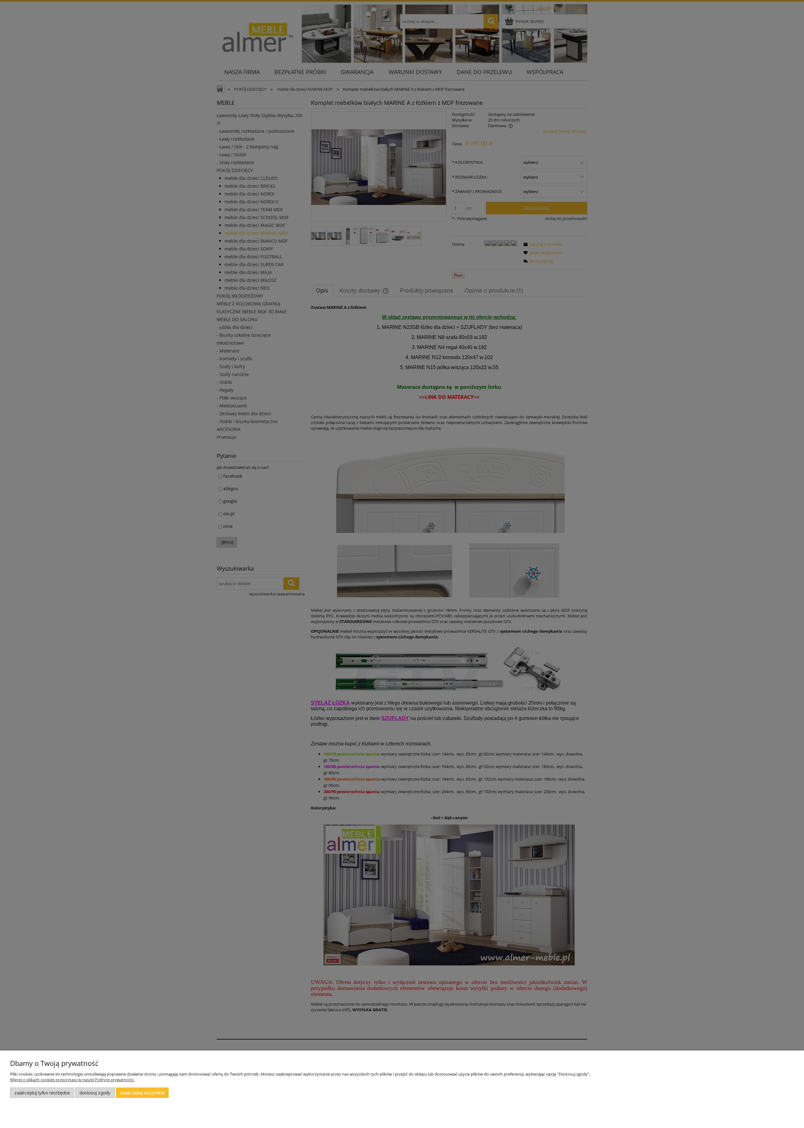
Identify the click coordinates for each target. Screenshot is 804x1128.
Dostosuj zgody (95, 1092)
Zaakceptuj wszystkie (142, 1092)
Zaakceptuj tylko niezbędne (42, 1092)
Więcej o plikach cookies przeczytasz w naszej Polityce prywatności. (72, 1079)
